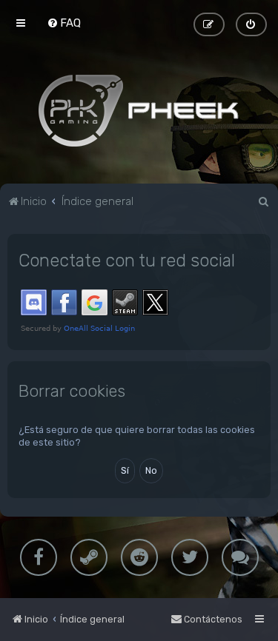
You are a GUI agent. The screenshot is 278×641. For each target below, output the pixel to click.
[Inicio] (139, 110)
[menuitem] (64, 23)
